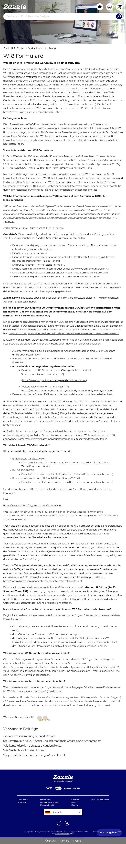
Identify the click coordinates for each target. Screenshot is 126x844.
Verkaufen (34, 48)
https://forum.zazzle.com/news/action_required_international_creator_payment (67, 390)
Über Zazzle (22, 800)
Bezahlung (50, 48)
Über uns (50, 840)
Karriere (74, 805)
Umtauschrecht (47, 805)
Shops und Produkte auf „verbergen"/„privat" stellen (35, 755)
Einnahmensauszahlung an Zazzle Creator (29, 736)
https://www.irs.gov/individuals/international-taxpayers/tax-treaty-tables (65, 439)
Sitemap (75, 800)
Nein (47, 720)
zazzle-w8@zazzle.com (48, 691)
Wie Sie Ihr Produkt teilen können (24, 750)
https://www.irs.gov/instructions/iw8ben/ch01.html (32, 112)
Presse (77, 840)
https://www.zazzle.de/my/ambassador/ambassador (32, 505)
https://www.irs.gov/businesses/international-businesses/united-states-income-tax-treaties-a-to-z (64, 333)
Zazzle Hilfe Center (14, 48)
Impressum (22, 802)
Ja (41, 720)
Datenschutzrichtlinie (62, 833)
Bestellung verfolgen (49, 802)
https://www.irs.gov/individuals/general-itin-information (54, 380)
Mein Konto (45, 800)
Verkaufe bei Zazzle (100, 800)
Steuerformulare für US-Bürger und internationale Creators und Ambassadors (52, 740)
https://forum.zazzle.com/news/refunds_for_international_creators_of (42, 581)
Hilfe (73, 802)
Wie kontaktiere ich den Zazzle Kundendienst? (33, 745)
